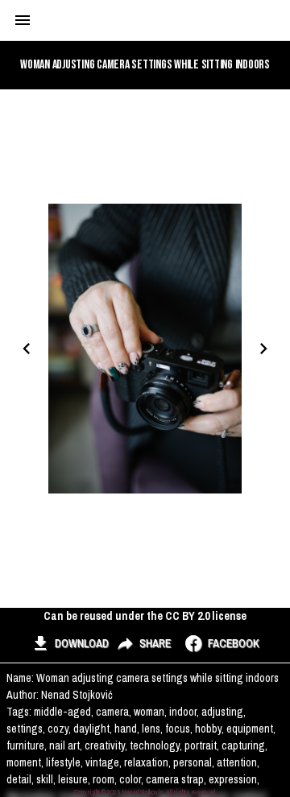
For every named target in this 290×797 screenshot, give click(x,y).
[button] (69, 644)
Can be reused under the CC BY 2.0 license (145, 616)
